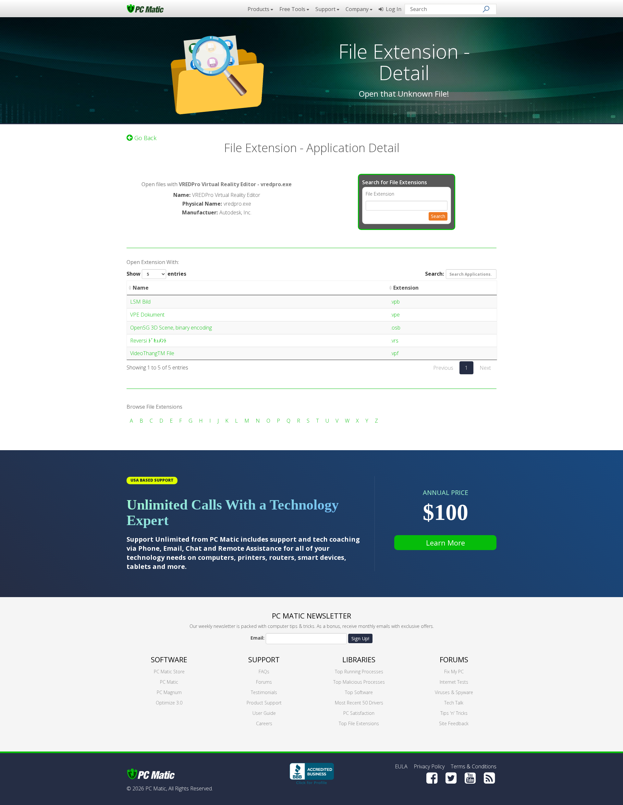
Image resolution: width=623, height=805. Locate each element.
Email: (257, 638)
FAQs (264, 671)
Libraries (358, 659)
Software (169, 659)
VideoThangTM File (152, 353)
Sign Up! (360, 638)
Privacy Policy (429, 766)
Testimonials (264, 692)
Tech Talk (453, 703)
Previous (443, 367)
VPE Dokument (147, 314)
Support (264, 659)
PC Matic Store (169, 671)
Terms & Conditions (473, 766)
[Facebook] (431, 778)
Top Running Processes (359, 671)
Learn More (445, 542)
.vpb (395, 301)
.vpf (394, 353)
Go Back (144, 138)
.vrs (394, 340)
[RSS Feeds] (489, 778)
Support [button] (326, 9)
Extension (406, 287)
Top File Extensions (359, 723)
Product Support (264, 703)
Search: (434, 273)
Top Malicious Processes (359, 682)
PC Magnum (169, 692)
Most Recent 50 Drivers (359, 703)
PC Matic (169, 682)
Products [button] (259, 9)
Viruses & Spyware (454, 692)
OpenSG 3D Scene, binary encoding (171, 327)
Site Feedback (454, 723)
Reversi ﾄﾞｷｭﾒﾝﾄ (148, 340)
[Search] (486, 9)
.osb (395, 327)
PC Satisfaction (358, 713)
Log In (392, 9)
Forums (264, 682)
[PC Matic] (145, 8)
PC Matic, (156, 788)
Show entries (156, 273)
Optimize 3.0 (169, 703)
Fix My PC (454, 671)
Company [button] (358, 9)
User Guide (264, 713)
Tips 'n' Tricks (454, 713)
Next (485, 367)
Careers (264, 723)
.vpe (395, 314)
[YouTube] (470, 778)
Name (141, 287)
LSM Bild (140, 301)
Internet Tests (454, 682)
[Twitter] (451, 778)
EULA (401, 766)
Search (438, 216)
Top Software (359, 692)
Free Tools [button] (293, 9)
